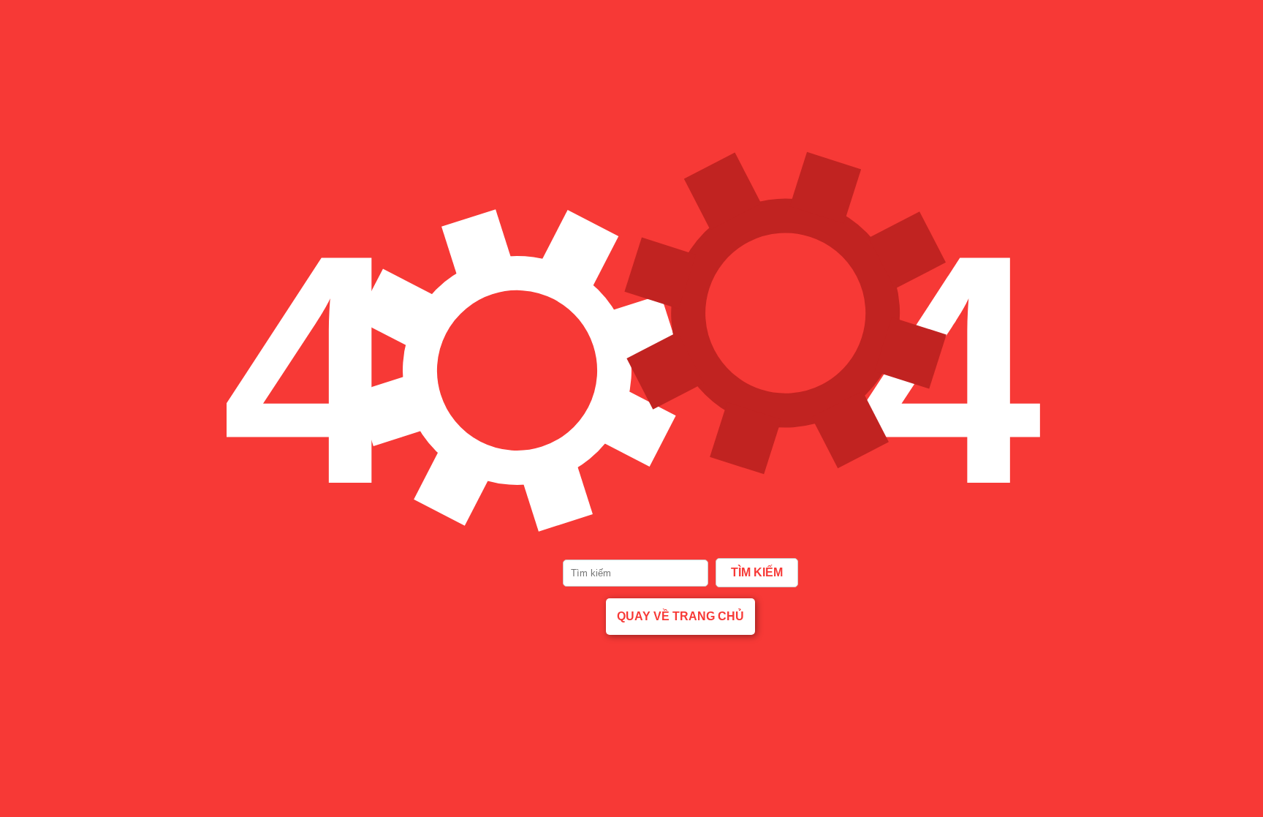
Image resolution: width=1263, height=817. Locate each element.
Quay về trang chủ (680, 616)
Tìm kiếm (757, 572)
